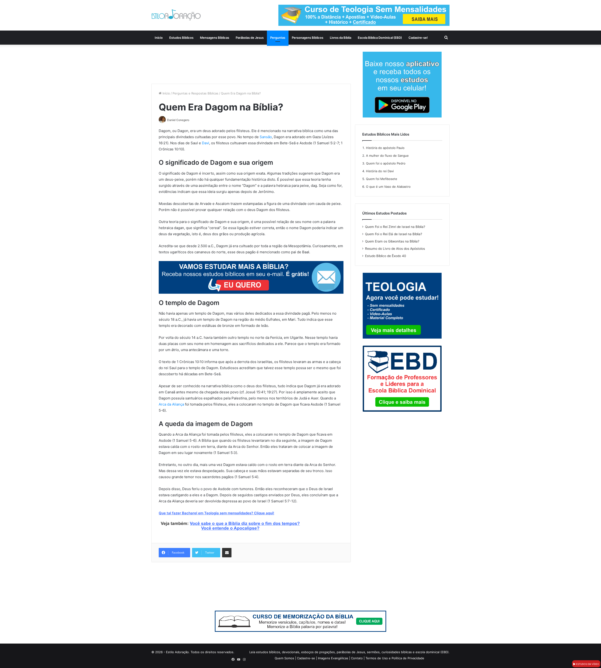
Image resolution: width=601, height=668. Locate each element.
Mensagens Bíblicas (214, 37)
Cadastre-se (306, 658)
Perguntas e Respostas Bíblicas (195, 93)
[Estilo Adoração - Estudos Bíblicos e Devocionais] (176, 14)
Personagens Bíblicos (307, 37)
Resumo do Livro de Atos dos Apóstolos (395, 248)
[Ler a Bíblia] (300, 621)
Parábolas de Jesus (250, 37)
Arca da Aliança (171, 404)
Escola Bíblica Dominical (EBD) (380, 37)
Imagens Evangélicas (333, 658)
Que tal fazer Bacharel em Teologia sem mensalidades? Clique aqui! (216, 513)
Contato (357, 658)
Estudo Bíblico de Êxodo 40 (385, 256)
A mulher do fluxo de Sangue (387, 155)
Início (159, 37)
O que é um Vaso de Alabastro (388, 186)
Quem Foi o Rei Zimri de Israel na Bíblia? (395, 227)
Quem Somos (284, 658)
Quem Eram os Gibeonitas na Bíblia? (392, 241)
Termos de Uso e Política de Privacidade (395, 658)
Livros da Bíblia (340, 37)
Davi (205, 143)
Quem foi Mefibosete (381, 179)
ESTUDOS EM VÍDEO (587, 664)
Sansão (266, 137)
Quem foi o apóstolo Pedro (385, 163)
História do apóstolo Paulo (385, 148)
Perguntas (277, 37)
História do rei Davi (380, 171)
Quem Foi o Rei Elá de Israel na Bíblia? (393, 234)
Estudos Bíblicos (181, 37)
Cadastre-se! (418, 37)
